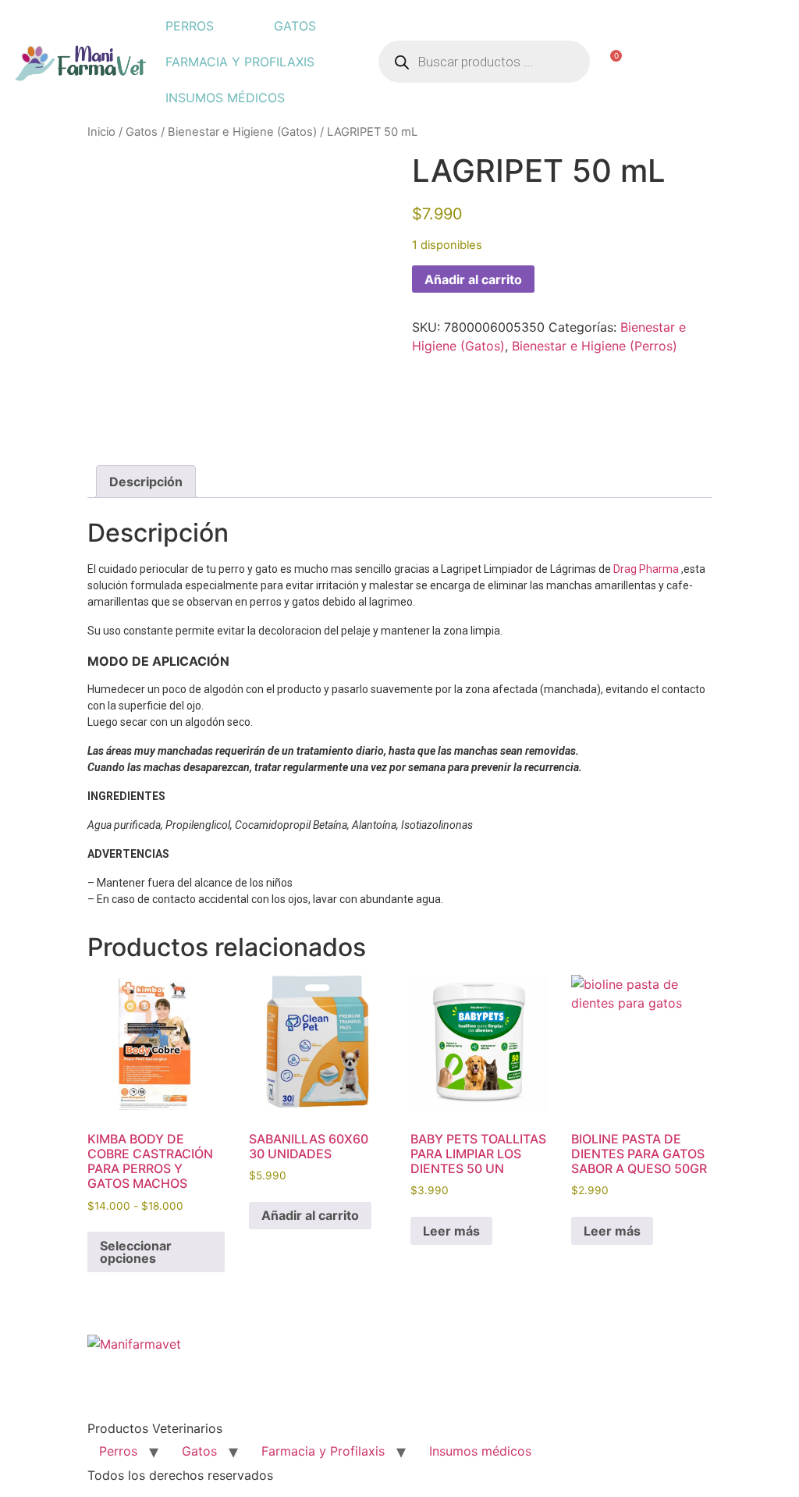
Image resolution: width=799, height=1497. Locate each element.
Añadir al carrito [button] (310, 1215)
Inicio (101, 132)
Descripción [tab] (146, 481)
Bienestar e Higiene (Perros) (594, 346)
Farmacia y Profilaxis (239, 61)
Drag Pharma (647, 569)
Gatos (295, 26)
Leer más (451, 1231)
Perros (189, 26)
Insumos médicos (225, 97)
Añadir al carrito (473, 279)
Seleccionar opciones (136, 1252)
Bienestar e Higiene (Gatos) (242, 132)
